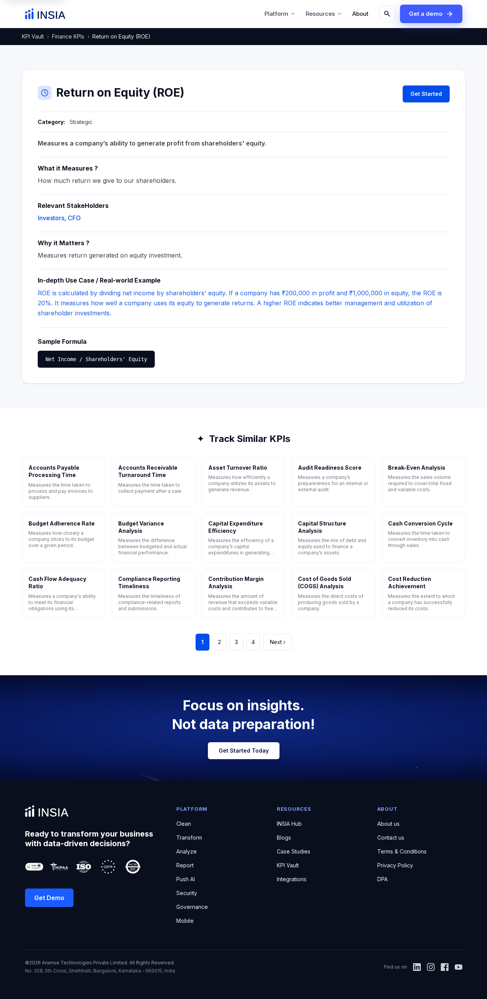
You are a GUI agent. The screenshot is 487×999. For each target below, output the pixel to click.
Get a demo (431, 13)
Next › (277, 642)
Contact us (390, 837)
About (360, 13)
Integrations (291, 879)
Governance (192, 907)
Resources (324, 14)
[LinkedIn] (417, 967)
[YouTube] (458, 967)
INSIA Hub (289, 823)
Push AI (185, 879)
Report (185, 865)
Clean (183, 823)
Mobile (185, 920)
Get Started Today (244, 750)
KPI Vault (33, 36)
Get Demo (49, 898)
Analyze (186, 851)
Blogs (284, 837)
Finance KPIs (68, 36)
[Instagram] (431, 967)
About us (388, 823)
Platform (280, 14)
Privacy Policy (395, 865)
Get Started (426, 93)
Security (186, 893)
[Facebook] (445, 967)
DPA (382, 879)
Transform (189, 837)
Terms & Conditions (402, 851)
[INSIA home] (45, 13)
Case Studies (293, 851)
